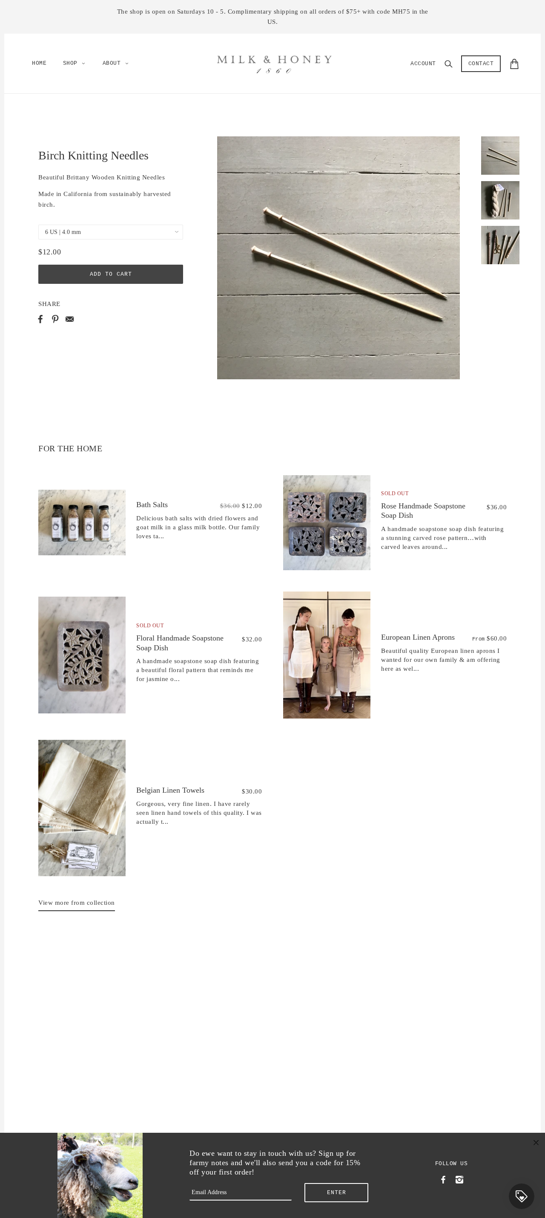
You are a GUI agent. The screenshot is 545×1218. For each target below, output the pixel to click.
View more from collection (76, 902)
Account (423, 64)
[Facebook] (443, 1178)
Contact (481, 64)
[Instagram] (459, 1178)
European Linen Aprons (418, 637)
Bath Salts (152, 504)
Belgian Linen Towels (170, 790)
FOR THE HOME (70, 448)
